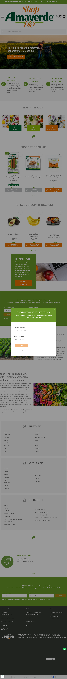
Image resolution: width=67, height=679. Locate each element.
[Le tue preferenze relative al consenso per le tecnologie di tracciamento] (2, 676)
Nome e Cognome (19, 336)
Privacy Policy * (19, 350)
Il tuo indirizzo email (19, 327)
